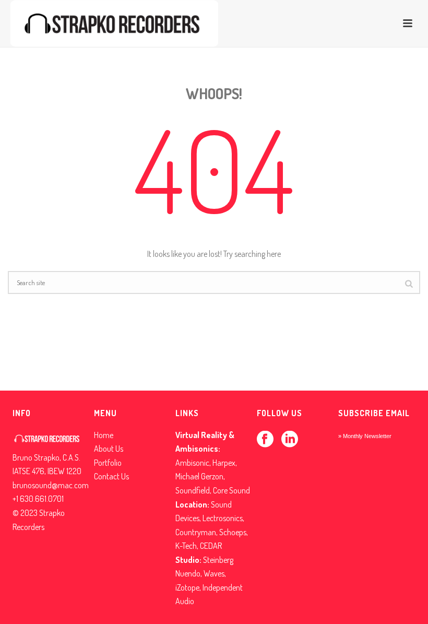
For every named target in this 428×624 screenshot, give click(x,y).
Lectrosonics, (223, 518)
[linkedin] (289, 440)
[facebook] (265, 440)
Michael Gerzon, (200, 476)
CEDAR (211, 545)
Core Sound (231, 490)
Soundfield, (193, 490)
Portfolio (108, 462)
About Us (108, 448)
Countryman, (196, 532)
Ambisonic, (193, 462)
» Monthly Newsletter (364, 436)
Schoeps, (233, 532)
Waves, (215, 573)
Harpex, (224, 462)
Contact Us (111, 476)
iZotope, (188, 587)
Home (103, 435)
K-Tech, (186, 545)
